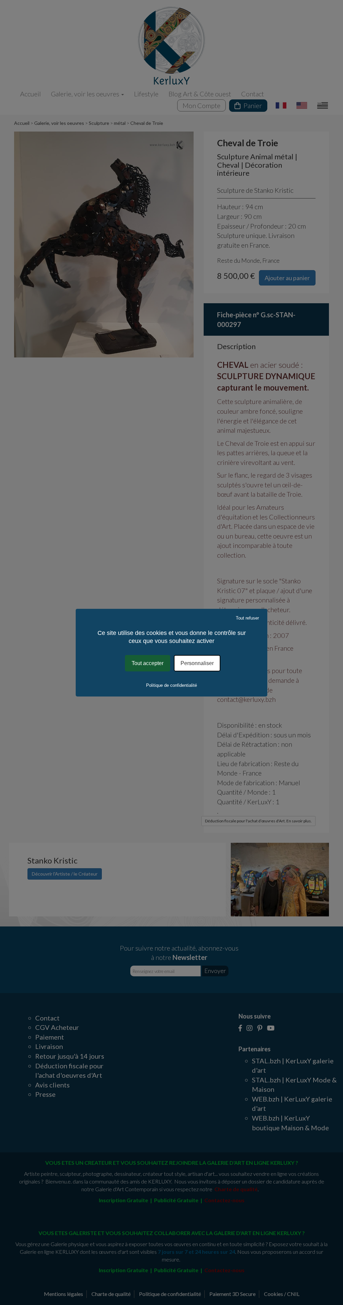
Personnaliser (197, 663)
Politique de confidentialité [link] (171, 685)
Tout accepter (147, 663)
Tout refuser (247, 617)
